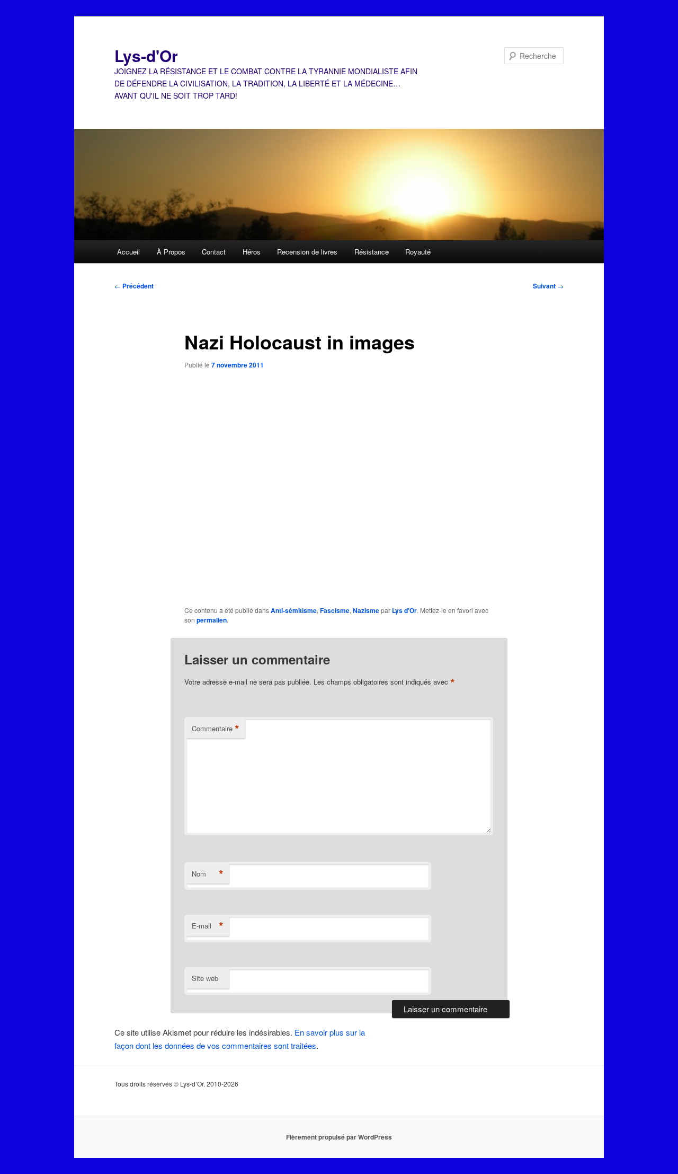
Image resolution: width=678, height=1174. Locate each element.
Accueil (128, 252)
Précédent (134, 286)
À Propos (171, 252)
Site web (205, 978)
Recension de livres (307, 252)
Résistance (371, 252)
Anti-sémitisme (294, 610)
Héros (252, 252)
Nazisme (366, 610)
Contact (214, 252)
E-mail (208, 925)
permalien (212, 620)
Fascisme (335, 610)
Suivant (548, 286)
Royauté (418, 252)
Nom (208, 873)
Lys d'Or (404, 610)
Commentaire (215, 728)
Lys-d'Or (146, 55)
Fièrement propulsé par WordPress (339, 1137)
